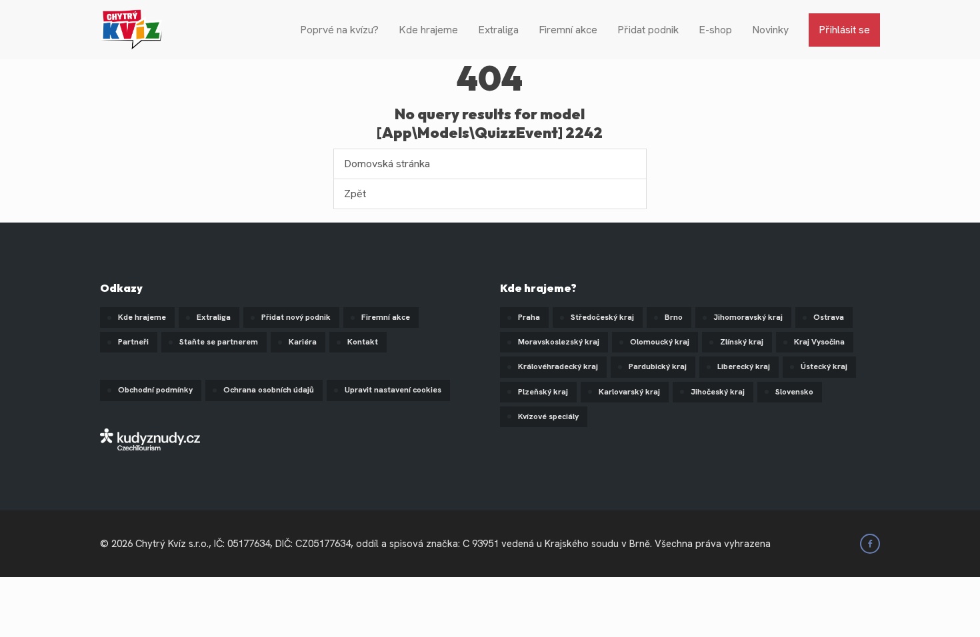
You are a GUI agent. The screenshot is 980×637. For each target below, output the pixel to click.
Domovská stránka (387, 164)
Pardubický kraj (658, 366)
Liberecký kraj (743, 366)
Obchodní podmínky (155, 389)
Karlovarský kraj (629, 391)
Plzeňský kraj (543, 391)
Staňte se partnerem (218, 341)
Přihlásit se (844, 30)
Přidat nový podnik (296, 317)
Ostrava (828, 317)
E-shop (715, 30)
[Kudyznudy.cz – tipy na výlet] (150, 438)
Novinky (770, 30)
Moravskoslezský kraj (558, 341)
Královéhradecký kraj (558, 366)
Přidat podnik (648, 30)
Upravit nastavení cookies (393, 389)
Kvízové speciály (548, 416)
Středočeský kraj (602, 317)
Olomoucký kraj (659, 341)
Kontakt (362, 341)
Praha (529, 317)
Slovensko (794, 391)
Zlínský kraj (741, 341)
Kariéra (303, 341)
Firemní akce (568, 30)
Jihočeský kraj (718, 391)
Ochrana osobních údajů (268, 389)
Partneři (133, 341)
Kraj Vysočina (819, 341)
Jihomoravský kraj (748, 317)
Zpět (355, 194)
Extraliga (498, 30)
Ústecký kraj (824, 366)
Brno (674, 317)
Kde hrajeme (428, 30)
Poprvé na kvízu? (339, 30)
